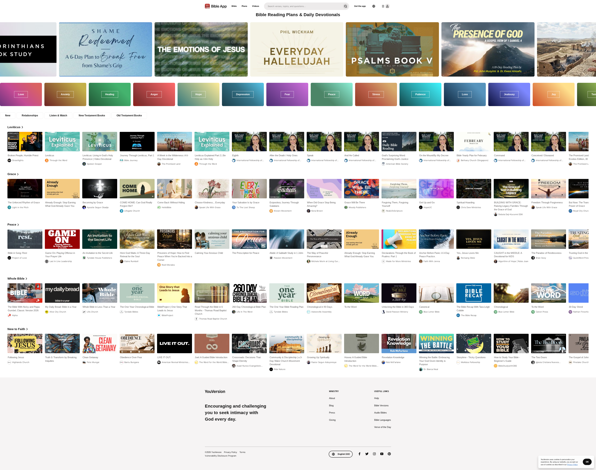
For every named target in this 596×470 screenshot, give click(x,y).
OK (587, 462)
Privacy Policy (230, 452)
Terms (242, 452)
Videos (255, 6)
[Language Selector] (374, 6)
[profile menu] (385, 6)
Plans (244, 6)
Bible (234, 6)
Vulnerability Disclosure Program (220, 455)
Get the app (360, 6)
